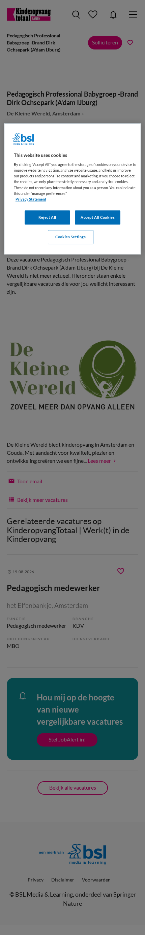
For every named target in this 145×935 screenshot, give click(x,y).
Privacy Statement (31, 199)
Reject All (47, 217)
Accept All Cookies (98, 217)
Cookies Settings (70, 237)
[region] (73, 188)
